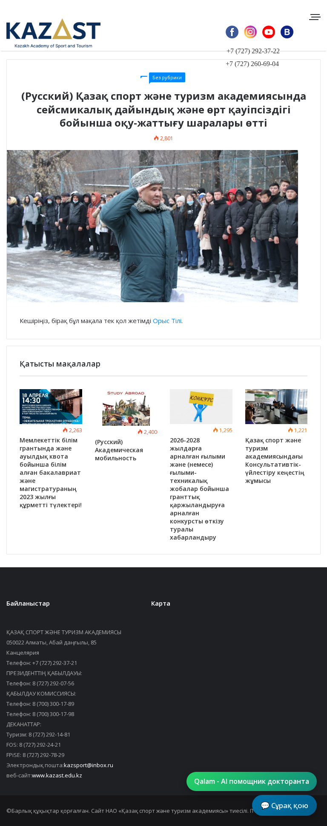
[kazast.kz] (46, 33)
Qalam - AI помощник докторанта (251, 781)
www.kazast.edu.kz (57, 775)
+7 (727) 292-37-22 (253, 51)
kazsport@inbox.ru (88, 765)
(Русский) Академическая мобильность (119, 450)
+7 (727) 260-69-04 (252, 63)
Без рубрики (167, 77)
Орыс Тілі (167, 320)
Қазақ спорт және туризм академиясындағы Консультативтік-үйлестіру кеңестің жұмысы (274, 460)
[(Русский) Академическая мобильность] (126, 407)
